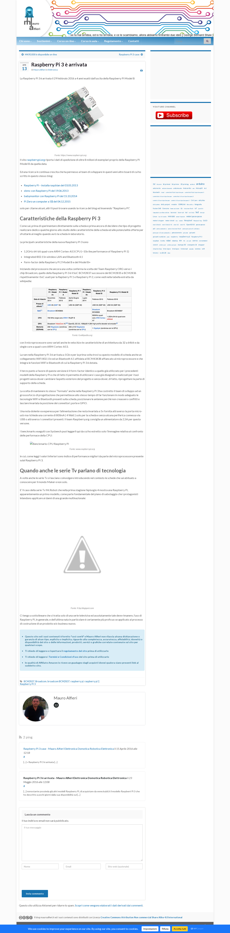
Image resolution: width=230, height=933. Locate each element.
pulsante (185, 233)
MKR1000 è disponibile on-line (41, 54)
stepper (201, 245)
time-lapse (167, 249)
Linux (155, 216)
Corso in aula (89, 41)
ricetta (162, 241)
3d (154, 184)
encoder (174, 204)
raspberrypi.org (36, 159)
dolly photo (156, 204)
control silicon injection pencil (180, 200)
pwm (168, 237)
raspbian (156, 241)
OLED (205, 220)
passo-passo (200, 224)
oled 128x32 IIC (167, 225)
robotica (175, 241)
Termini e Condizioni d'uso (63, 656)
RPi (180, 241)
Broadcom (40, 681)
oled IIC (182, 225)
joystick (200, 208)
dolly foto (202, 200)
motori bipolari (180, 216)
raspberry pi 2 (92, 681)
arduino (200, 183)
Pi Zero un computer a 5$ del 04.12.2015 (47, 201)
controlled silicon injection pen (162, 196)
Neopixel (188, 220)
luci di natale (162, 216)
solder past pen (171, 245)
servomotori (203, 241)
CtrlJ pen (194, 200)
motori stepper (158, 220)
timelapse (175, 249)
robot (168, 240)
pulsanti (192, 233)
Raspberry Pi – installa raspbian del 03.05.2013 (51, 185)
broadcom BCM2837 (58, 681)
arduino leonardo (167, 188)
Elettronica (53, 69)
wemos (198, 249)
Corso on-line (65, 41)
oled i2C (176, 225)
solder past (162, 245)
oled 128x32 (157, 225)
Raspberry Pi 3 (28, 684)
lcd (186, 212)
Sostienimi (44, 41)
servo (195, 240)
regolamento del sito (75, 650)
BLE (205, 188)
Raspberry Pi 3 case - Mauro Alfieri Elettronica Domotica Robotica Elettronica (68, 748)
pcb (154, 229)
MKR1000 (171, 216)
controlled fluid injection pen (174, 192)
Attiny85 (199, 188)
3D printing (184, 184)
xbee (169, 253)
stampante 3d (192, 245)
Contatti (133, 41)
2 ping (27, 737)
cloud (162, 192)
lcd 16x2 (191, 212)
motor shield (169, 220)
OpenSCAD (190, 224)
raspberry (174, 237)
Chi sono (24, 41)
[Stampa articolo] (141, 70)
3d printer (175, 184)
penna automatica (162, 229)
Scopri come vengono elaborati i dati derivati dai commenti (109, 905)
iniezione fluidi (188, 208)
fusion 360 (157, 208)
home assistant (174, 208)
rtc (184, 241)
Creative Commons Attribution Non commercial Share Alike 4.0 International (141, 917)
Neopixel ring (197, 220)
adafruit (192, 184)
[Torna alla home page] (115, 18)
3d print (159, 184)
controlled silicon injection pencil (183, 196)
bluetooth (156, 192)
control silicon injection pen (161, 200)
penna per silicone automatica (161, 233)
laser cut (181, 212)
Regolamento (113, 41)
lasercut (173, 212)
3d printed (166, 184)
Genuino (165, 208)
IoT (196, 208)
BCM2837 (29, 681)
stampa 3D (182, 245)
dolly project (165, 204)
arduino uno (177, 188)
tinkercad (184, 249)
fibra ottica (190, 204)
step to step (157, 249)
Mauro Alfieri (39, 69)
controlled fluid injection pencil (194, 192)
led (197, 212)
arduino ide (157, 188)
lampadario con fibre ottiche (161, 212)
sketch (155, 245)
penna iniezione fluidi (174, 229)
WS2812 (155, 253)
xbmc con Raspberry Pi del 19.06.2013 (46, 190)
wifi (203, 249)
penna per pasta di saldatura (191, 229)
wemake (191, 249)
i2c (181, 208)
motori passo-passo (194, 216)
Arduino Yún (187, 188)
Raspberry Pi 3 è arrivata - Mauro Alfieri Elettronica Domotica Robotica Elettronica (75, 777)
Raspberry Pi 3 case (129, 54)
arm (193, 188)
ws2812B (163, 253)
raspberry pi (77, 681)
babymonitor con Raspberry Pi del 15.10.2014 (50, 196)
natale (181, 220)
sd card (189, 241)
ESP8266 (181, 204)
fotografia (198, 204)
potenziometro (177, 233)
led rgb (202, 212)
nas (177, 220)
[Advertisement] (174, 75)
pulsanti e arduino (159, 237)
